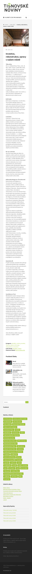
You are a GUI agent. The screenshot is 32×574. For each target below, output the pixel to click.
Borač (14, 361)
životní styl (7, 479)
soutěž (14, 465)
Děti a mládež (7, 424)
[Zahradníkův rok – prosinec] (9, 371)
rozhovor (13, 462)
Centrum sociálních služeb (19, 419)
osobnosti (20, 449)
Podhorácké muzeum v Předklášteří (13, 452)
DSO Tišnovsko (17, 421)
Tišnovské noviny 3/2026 (9, 521)
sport (5, 468)
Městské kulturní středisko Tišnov (11, 489)
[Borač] (9, 363)
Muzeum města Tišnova (10, 440)
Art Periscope (7, 419)
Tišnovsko (6, 471)
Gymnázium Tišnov (8, 430)
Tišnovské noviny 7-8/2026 (10, 510)
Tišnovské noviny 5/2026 (9, 515)
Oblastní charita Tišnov (10, 449)
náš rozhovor (21, 446)
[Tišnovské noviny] (16, 12)
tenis (17, 468)
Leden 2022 (9, 49)
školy (20, 476)
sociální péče (7, 465)
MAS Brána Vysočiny (9, 438)
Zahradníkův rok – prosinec (18, 371)
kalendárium (7, 432)
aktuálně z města (16, 343)
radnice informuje (14, 345)
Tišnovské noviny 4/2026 (9, 518)
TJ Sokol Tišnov (15, 471)
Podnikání (6, 454)
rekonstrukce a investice (12, 347)
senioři (19, 462)
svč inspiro (11, 468)
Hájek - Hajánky (7, 498)
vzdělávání (6, 476)
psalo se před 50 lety (9, 457)
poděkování (14, 454)
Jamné (5, 500)
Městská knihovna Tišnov (10, 443)
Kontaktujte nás (7, 570)
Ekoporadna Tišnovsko (18, 424)
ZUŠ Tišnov (14, 476)
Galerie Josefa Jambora (10, 427)
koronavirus (15, 432)
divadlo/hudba (7, 421)
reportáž (6, 462)
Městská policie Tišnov (10, 446)
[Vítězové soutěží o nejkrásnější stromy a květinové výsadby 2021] (9, 384)
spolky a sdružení (22, 465)
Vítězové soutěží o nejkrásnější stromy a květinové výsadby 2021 (19, 384)
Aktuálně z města (17, 348)
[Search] (26, 17)
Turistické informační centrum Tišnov (13, 473)
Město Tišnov (6, 487)
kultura (22, 432)
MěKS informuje (22, 440)
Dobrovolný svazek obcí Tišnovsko (12, 494)
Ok (27, 402)
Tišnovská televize (8, 493)
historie (17, 430)
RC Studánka (18, 460)
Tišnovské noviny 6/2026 (9, 513)
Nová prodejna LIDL (20, 350)
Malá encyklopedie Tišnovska (11, 435)
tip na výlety (24, 468)
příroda (19, 457)
